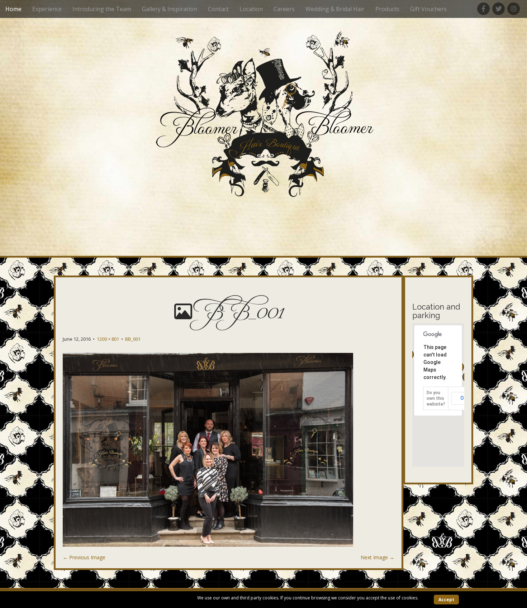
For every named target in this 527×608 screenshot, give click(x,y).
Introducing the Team (101, 9)
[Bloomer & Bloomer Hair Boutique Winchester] (263, 117)
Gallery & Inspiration (169, 9)
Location (251, 9)
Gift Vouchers (428, 9)
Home (13, 9)
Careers (284, 9)
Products (387, 9)
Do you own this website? (436, 398)
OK (463, 398)
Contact (218, 9)
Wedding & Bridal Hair (335, 9)
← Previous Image (84, 557)
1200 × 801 (108, 339)
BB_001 (133, 339)
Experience (47, 9)
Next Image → (377, 557)
